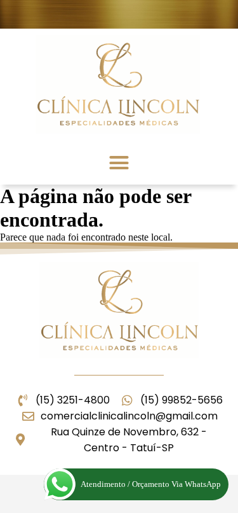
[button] (119, 162)
